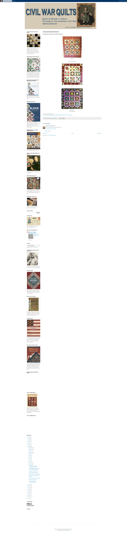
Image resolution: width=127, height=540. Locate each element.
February (30, 463)
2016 (29, 489)
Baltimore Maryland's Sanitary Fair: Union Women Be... (34, 469)
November (31, 449)
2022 (29, 443)
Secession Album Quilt (33, 479)
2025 (29, 438)
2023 (29, 441)
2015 (29, 490)
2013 (29, 493)
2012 (29, 495)
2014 (29, 492)
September (31, 452)
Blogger (68, 530)
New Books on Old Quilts (33, 471)
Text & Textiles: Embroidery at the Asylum (36, 235)
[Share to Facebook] (63, 118)
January (30, 464)
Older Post (99, 133)
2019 (29, 484)
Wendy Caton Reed (49, 125)
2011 (29, 496)
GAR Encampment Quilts (33, 472)
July (30, 455)
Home (72, 133)
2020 (29, 446)
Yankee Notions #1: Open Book (34, 478)
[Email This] (59, 118)
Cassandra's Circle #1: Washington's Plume (33, 466)
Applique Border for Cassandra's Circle (33, 482)
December (31, 447)
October (30, 450)
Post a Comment (47, 131)
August (30, 453)
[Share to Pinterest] (64, 118)
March (30, 461)
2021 (29, 444)
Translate (35, 247)
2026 (29, 437)
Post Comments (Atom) (52, 135)
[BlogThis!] (60, 118)
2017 (29, 487)
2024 (29, 440)
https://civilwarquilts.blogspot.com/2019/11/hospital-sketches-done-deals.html (57, 115)
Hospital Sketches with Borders (34, 474)
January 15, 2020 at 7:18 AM (51, 128)
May (30, 458)
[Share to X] (62, 118)
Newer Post (45, 133)
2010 (29, 498)
